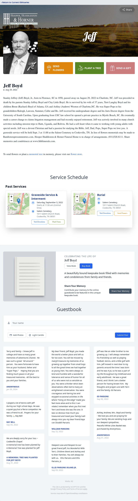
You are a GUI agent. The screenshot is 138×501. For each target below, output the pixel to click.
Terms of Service (76, 489)
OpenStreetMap (72, 493)
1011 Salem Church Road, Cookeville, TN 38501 (48, 215)
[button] (18, 201)
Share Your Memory (120, 291)
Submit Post (122, 335)
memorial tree (36, 154)
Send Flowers (122, 213)
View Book (71, 266)
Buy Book (86, 266)
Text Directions (39, 222)
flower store (76, 154)
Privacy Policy (61, 489)
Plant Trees (56, 222)
